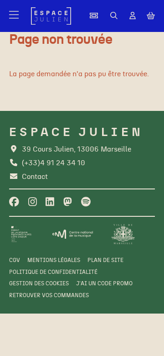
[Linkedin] (50, 203)
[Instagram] (32, 203)
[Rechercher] (113, 16)
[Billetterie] (93, 16)
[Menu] (14, 16)
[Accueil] (51, 16)
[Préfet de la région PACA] (21, 234)
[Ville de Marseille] (123, 234)
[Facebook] (14, 203)
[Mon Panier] (151, 16)
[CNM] (72, 234)
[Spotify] (86, 203)
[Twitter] (67, 203)
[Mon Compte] (132, 16)
